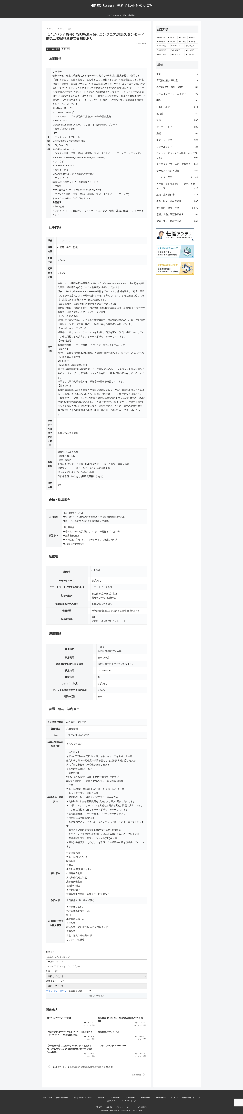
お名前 (50, 952)
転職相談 (109, 1107)
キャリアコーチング (129, 1101)
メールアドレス (54, 961)
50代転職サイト (146, 1098)
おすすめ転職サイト (63, 1098)
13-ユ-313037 (125, 1110)
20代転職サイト (101, 1098)
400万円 (67, 49)
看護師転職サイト (188, 1098)
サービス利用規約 (141, 1107)
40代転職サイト (131, 1098)
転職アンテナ (47, 1098)
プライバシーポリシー (57, 991)
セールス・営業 (54, 49)
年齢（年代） (52, 971)
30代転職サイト (116, 1098)
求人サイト (174, 1098)
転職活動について (55, 981)
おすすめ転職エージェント (83, 1098)
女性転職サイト (161, 1098)
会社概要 (99, 1107)
